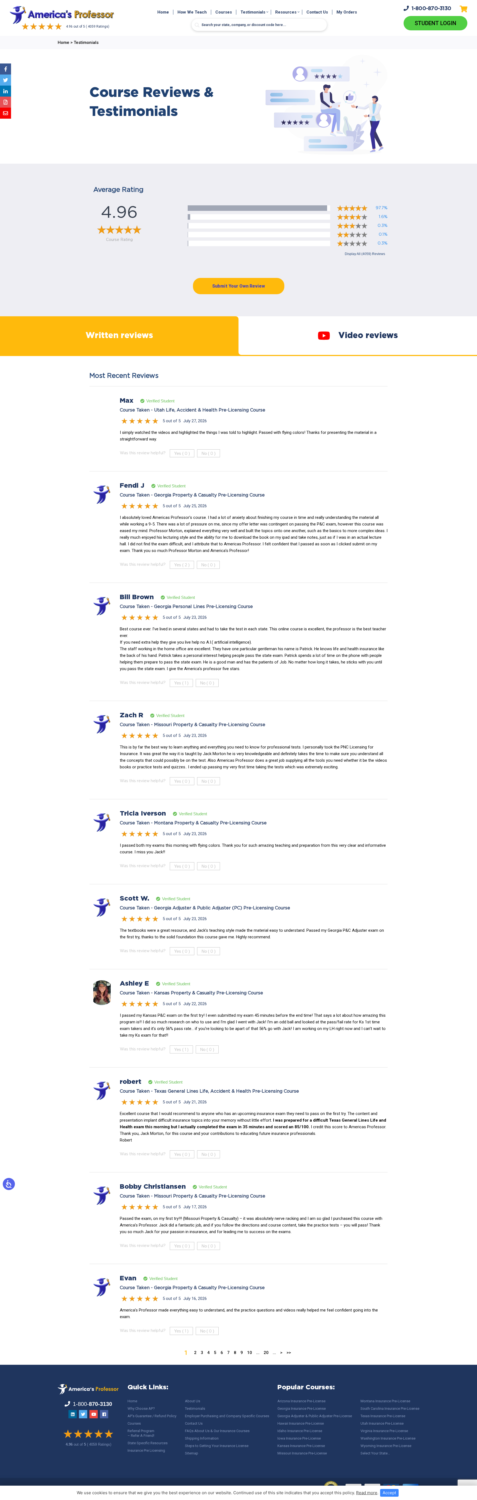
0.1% (383, 234)
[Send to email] (5, 113)
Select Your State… (375, 1453)
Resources (285, 12)
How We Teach (192, 12)
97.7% (382, 208)
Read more (366, 1492)
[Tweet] (5, 80)
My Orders (346, 12)
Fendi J (132, 486)
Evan (128, 1278)
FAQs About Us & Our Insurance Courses (217, 1431)
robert (130, 1082)
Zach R (131, 715)
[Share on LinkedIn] (5, 91)
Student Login (435, 23)
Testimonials (252, 12)
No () (209, 453)
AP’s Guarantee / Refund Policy (152, 1416)
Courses (223, 12)
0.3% (383, 225)
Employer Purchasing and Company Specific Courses (227, 1416)
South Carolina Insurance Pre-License (390, 1408)
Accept (389, 1492)
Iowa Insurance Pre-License (299, 1438)
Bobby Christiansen (153, 1187)
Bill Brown (137, 597)
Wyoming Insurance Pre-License (386, 1446)
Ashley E (134, 984)
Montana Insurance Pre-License (385, 1401)
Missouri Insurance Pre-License (302, 1453)
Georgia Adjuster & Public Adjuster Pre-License (314, 1416)
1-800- (431, 8)
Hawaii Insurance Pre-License (300, 1423)
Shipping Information (202, 1438)
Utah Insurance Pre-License (382, 1423)
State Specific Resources (148, 1443)
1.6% (383, 217)
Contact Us (317, 12)
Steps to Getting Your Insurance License (216, 1446)
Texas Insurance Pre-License (383, 1416)
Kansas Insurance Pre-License (301, 1446)
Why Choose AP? (141, 1408)
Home (163, 12)
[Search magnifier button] (197, 25)
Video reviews (368, 335)
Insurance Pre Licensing (146, 1450)
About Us (192, 1401)
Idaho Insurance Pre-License (299, 1431)
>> (289, 1352)
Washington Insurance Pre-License (388, 1438)
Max (126, 401)
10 (249, 1352)
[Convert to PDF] (5, 102)
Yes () (182, 453)
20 (266, 1352)
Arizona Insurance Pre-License (301, 1401)
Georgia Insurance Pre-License (301, 1408)
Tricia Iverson (143, 814)
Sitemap (191, 1453)
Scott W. (134, 899)
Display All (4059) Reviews (365, 254)
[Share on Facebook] (5, 69)
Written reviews (119, 335)
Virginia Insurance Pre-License (384, 1431)
